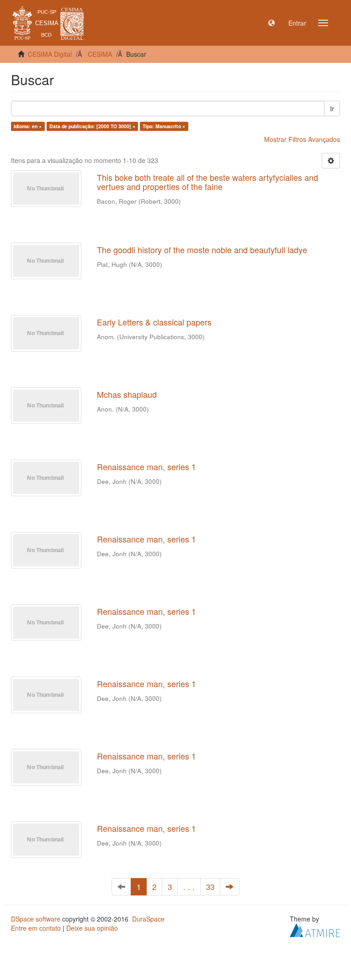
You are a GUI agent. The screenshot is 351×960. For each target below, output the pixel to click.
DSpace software (35, 918)
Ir (332, 108)
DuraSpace (148, 918)
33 (210, 886)
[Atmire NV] (315, 929)
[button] (271, 23)
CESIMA (100, 54)
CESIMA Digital (50, 54)
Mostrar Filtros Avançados (302, 139)
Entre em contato (36, 928)
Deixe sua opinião (92, 928)
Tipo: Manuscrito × (164, 126)
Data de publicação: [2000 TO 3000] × (92, 126)
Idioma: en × (28, 126)
